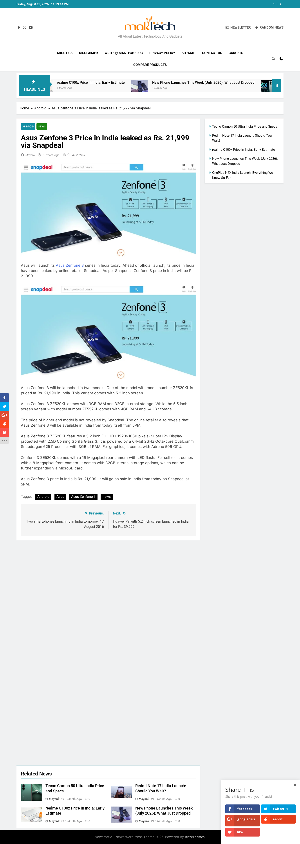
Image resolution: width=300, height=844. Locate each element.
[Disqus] (108, 595)
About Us (64, 53)
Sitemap (188, 53)
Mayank (30, 155)
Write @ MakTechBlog (124, 53)
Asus (60, 496)
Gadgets (236, 53)
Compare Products (150, 65)
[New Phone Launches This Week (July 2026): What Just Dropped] (117, 88)
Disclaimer (88, 53)
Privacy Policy (162, 53)
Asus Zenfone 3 (70, 265)
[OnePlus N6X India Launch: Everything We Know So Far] (247, 88)
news (107, 496)
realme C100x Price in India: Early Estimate (69, 82)
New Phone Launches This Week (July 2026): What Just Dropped (181, 82)
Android (28, 126)
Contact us (212, 53)
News (42, 126)
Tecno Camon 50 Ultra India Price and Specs (244, 127)
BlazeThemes (195, 837)
